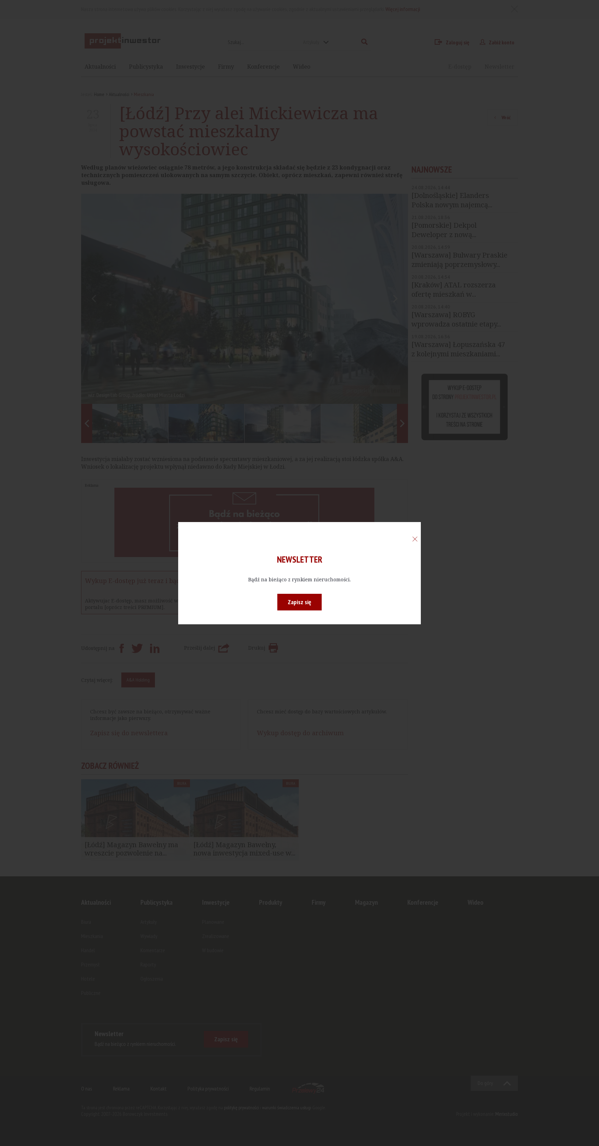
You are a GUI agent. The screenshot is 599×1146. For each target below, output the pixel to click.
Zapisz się (299, 602)
